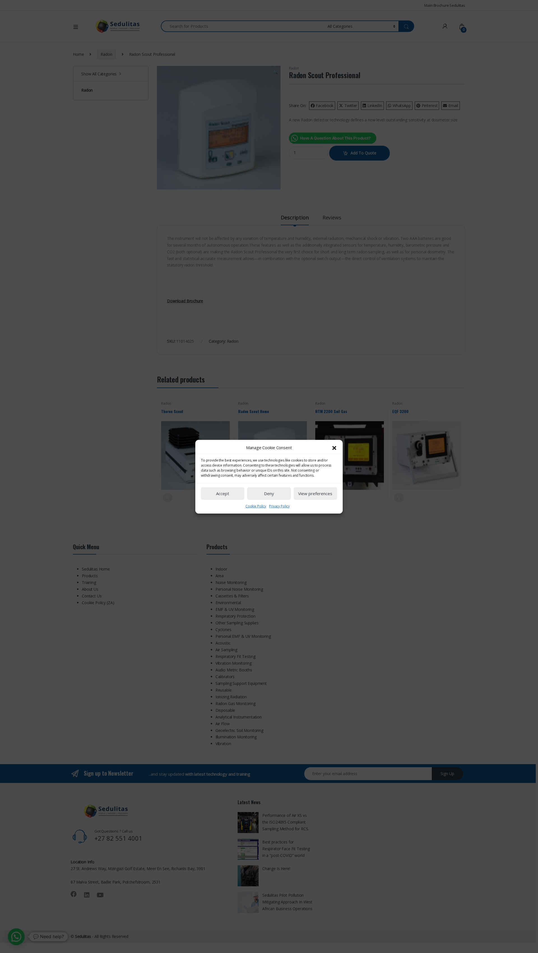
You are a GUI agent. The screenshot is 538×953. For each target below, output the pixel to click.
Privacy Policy (279, 506)
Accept (222, 493)
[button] (334, 447)
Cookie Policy (255, 506)
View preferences (315, 493)
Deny (269, 493)
